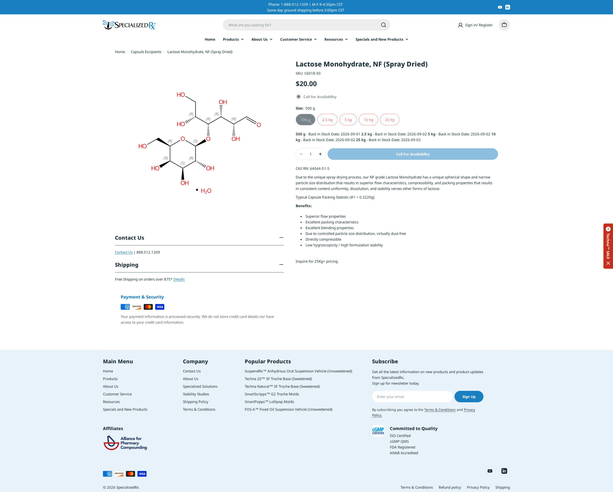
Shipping (502, 487)
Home (120, 51)
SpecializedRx (127, 487)
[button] (608, 246)
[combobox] (306, 25)
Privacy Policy (478, 487)
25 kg (392, 121)
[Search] (383, 25)
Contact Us (124, 252)
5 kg (351, 121)
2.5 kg (330, 121)
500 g (308, 121)
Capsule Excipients (146, 51)
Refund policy (450, 487)
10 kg (371, 121)
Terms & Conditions (440, 409)
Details (179, 279)
